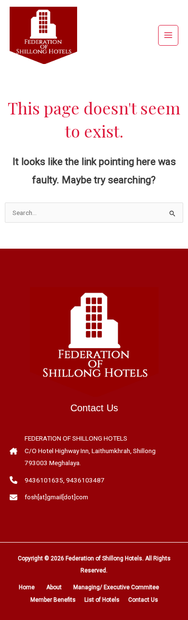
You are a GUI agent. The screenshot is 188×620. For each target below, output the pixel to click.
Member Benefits (53, 599)
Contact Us (143, 599)
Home (27, 587)
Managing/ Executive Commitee (116, 587)
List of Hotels (102, 599)
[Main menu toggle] (168, 35)
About (54, 587)
